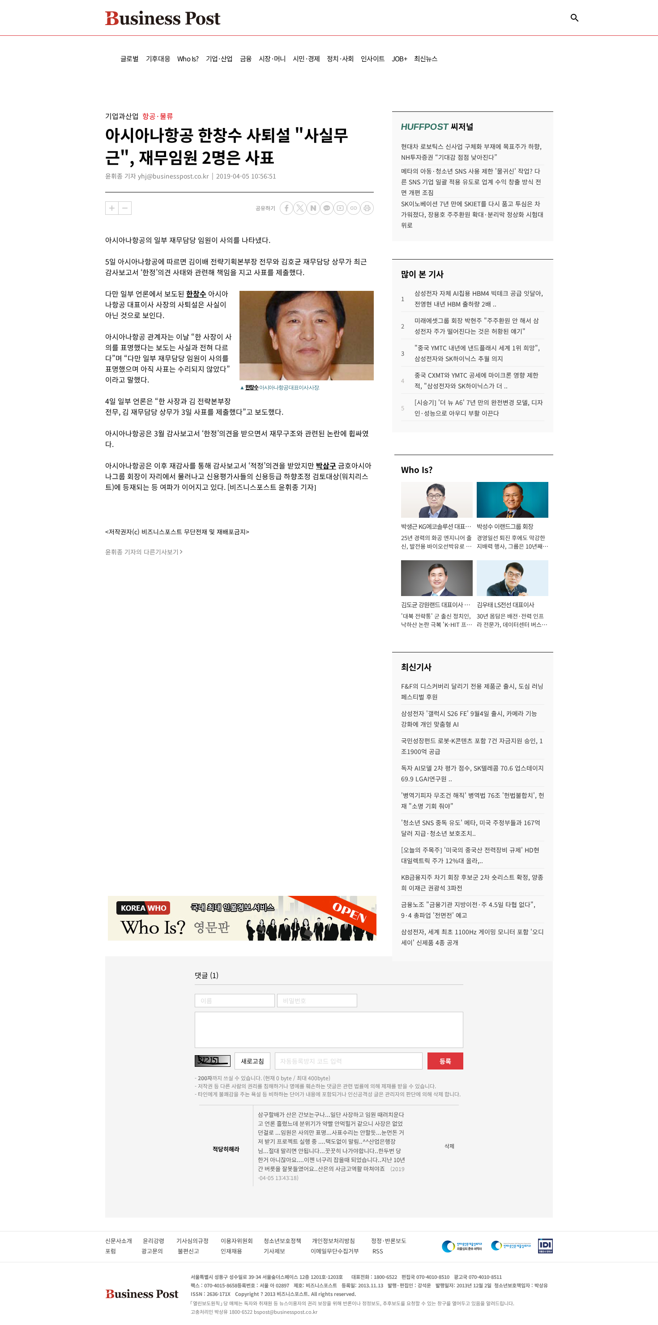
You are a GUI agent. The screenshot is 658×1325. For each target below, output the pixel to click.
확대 (112, 208)
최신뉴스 (426, 58)
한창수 (251, 387)
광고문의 (154, 1251)
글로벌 (129, 58)
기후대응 (158, 58)
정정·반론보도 (388, 1240)
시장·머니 (272, 58)
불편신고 (194, 1251)
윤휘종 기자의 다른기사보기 (142, 551)
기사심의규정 (198, 1240)
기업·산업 (219, 58)
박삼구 (326, 465)
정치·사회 (340, 58)
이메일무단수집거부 (337, 1251)
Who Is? (187, 58)
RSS (377, 1251)
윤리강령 (159, 1240)
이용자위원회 (242, 1240)
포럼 (118, 1251)
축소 (125, 208)
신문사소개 (124, 1240)
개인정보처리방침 (341, 1240)
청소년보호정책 (288, 1240)
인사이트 (373, 58)
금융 (246, 58)
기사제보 (282, 1251)
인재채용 (237, 1251)
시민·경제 (306, 58)
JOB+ (399, 58)
